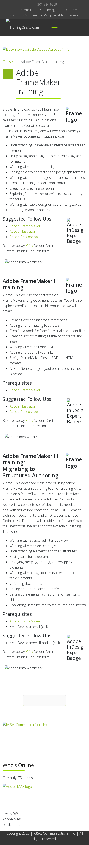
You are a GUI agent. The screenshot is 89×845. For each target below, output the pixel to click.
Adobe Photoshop (24, 236)
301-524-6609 (47, 4)
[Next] (55, 700)
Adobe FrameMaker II (26, 226)
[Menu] (54, 27)
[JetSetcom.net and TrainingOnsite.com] (44, 728)
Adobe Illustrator (22, 231)
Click (29, 245)
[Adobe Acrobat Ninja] (44, 53)
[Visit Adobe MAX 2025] (44, 796)
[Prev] (33, 700)
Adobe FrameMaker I (26, 390)
